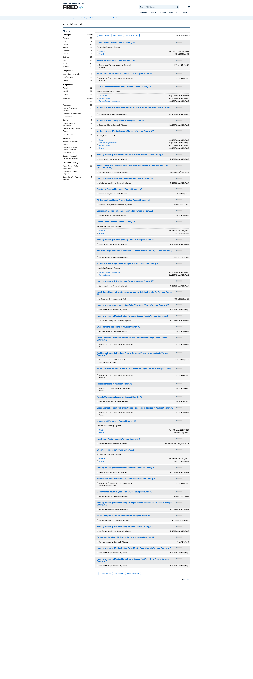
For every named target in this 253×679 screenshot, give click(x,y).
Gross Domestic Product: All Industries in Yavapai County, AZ (124, 73)
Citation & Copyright (71, 163)
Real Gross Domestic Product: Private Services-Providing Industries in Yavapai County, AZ (133, 354)
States (99, 18)
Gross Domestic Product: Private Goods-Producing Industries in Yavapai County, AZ (135, 408)
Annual (101, 54)
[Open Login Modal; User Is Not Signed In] (189, 7)
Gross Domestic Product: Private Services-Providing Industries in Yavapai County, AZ (134, 369)
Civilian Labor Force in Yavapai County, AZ (116, 222)
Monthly (102, 51)
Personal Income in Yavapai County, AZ (114, 384)
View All (90, 35)
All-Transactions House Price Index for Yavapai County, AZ (123, 200)
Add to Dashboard (132, 35)
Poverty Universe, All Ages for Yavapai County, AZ (119, 397)
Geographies (68, 71)
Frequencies (68, 85)
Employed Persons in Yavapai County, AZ (115, 450)
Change (101, 148)
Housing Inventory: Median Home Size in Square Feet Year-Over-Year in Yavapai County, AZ (133, 560)
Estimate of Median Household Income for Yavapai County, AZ (125, 211)
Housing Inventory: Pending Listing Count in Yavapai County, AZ (125, 239)
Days (101, 140)
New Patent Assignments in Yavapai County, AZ (118, 439)
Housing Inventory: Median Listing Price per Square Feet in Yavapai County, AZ (132, 316)
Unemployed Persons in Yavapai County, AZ (116, 421)
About (186, 13)
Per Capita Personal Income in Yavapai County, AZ (119, 189)
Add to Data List (104, 35)
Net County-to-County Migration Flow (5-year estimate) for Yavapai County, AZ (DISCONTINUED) (132, 166)
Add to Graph (117, 35)
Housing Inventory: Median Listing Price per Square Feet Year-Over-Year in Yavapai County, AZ (134, 504)
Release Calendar (148, 13)
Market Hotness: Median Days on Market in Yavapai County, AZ (125, 131)
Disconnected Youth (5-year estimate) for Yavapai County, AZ (124, 492)
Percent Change (104, 98)
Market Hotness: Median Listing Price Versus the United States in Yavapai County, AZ (134, 108)
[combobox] (158, 7)
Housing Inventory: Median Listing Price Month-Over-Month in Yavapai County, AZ (134, 548)
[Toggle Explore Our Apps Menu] (183, 7)
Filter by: (66, 31)
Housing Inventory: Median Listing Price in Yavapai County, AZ (125, 526)
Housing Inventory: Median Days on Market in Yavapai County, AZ (126, 468)
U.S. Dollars (103, 96)
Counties (116, 18)
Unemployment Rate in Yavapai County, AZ (116, 42)
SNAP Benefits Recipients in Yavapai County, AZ (118, 327)
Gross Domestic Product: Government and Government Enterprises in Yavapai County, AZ (132, 339)
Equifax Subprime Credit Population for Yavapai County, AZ (123, 516)
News (171, 13)
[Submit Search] (177, 7)
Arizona (107, 18)
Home (65, 18)
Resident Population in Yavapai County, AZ (116, 60)
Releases (67, 138)
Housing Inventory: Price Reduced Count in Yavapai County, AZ (125, 281)
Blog (178, 13)
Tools (161, 13)
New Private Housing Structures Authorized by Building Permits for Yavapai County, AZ (135, 293)
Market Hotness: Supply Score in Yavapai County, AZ (120, 120)
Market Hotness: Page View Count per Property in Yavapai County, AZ (128, 263)
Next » (188, 580)
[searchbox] (158, 7)
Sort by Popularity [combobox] (182, 35)
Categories (74, 18)
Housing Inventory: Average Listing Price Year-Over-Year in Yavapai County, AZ (133, 305)
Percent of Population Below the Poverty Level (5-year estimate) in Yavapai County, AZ (134, 251)
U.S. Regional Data (87, 18)
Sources (66, 98)
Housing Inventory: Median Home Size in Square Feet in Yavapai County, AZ (131, 154)
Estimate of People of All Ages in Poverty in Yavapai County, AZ (125, 537)
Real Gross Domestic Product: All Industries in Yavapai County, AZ (127, 478)
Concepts (67, 35)
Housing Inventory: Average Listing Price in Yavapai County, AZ (125, 178)
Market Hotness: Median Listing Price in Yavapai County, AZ (124, 87)
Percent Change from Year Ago (109, 101)
